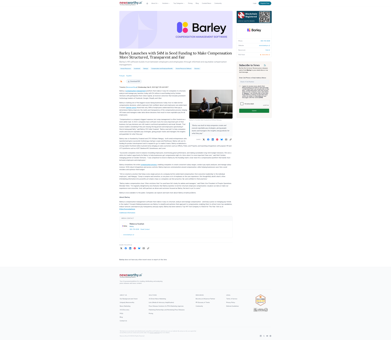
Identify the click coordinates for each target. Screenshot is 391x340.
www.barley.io (127, 235)
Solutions (165, 3)
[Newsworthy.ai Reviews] (260, 300)
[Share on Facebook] (208, 139)
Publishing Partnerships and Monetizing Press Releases (167, 310)
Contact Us (123, 321)
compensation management (136, 91)
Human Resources (126, 68)
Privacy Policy (230, 302)
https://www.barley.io (127, 209)
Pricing (190, 3)
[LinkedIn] (260, 336)
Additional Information (127, 213)
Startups (145, 68)
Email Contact (145, 229)
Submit (254, 111)
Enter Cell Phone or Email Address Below (252, 78)
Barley (132, 226)
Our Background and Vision (129, 299)
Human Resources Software (183, 68)
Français (122, 76)
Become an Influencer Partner (205, 299)
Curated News (206, 3)
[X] (264, 336)
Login (254, 3)
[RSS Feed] (121, 81)
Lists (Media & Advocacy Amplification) (161, 302)
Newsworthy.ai (131, 87)
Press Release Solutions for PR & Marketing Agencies (166, 306)
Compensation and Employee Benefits (162, 68)
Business (197, 68)
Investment (137, 68)
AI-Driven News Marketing (157, 299)
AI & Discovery (124, 310)
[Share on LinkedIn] (213, 139)
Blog (197, 3)
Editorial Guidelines (232, 306)
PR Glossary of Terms (203, 302)
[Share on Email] (226, 139)
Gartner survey (131, 107)
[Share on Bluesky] (222, 139)
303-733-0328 (134, 229)
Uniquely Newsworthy (127, 302)
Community (218, 3)
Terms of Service (231, 299)
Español (129, 76)
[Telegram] (270, 336)
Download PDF (135, 81)
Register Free (265, 3)
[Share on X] (204, 139)
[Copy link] (231, 139)
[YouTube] (267, 336)
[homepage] (147, 3)
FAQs (121, 313)
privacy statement (155, 332)
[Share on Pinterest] (217, 139)
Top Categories (178, 3)
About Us (154, 3)
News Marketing (125, 306)
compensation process (149, 165)
